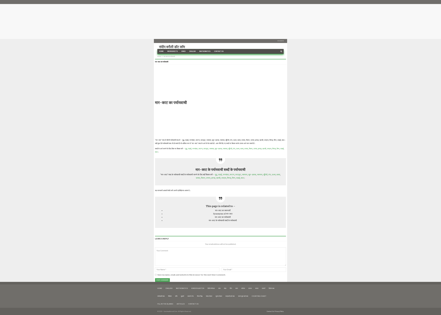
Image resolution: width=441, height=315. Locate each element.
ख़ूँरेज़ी (230, 149)
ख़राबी (264, 149)
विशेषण (170, 296)
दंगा (234, 149)
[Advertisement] (220, 19)
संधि (176, 296)
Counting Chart (259, 296)
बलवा (241, 149)
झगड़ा (259, 149)
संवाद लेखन (209, 296)
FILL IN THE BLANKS (165, 304)
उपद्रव (269, 149)
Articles (181, 304)
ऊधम (237, 149)
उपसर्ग (263, 288)
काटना (201, 149)
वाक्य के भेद (191, 296)
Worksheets (172, 51)
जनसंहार (195, 149)
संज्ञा (225, 288)
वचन (236, 288)
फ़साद (246, 149)
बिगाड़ (274, 149)
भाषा (219, 288)
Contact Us (218, 51)
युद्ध (186, 149)
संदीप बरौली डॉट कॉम (172, 47)
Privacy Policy (279, 311)
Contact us (193, 304)
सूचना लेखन (219, 296)
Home (161, 51)
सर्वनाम (243, 288)
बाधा (156, 152)
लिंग (231, 288)
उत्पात (255, 149)
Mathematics (204, 51)
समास (256, 288)
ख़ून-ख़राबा (218, 149)
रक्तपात (211, 149)
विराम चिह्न (199, 296)
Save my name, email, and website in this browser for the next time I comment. (191, 275)
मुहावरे (182, 296)
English (192, 51)
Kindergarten (197, 288)
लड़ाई (189, 149)
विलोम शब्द (271, 288)
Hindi (183, 51)
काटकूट (206, 149)
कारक (250, 288)
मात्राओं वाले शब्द (230, 296)
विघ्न (278, 149)
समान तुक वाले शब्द (243, 296)
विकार (251, 149)
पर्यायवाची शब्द (161, 296)
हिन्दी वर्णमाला (211, 288)
